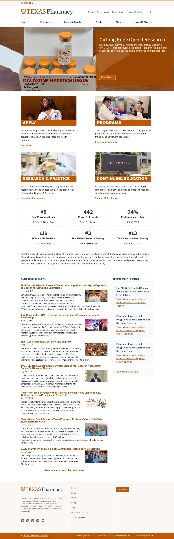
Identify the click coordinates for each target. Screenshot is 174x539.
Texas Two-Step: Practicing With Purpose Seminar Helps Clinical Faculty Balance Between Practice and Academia (61, 394)
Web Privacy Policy (143, 536)
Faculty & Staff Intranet (80, 512)
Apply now (26, 145)
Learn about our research (33, 198)
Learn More (106, 77)
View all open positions (127, 371)
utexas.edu (27, 3)
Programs (44, 22)
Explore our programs (106, 142)
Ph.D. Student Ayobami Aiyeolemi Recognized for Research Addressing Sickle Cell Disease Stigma (60, 367)
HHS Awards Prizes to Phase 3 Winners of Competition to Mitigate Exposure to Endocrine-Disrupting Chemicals (63, 286)
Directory (91, 12)
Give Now (122, 489)
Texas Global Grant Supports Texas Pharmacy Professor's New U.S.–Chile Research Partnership (61, 420)
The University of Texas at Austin (35, 536)
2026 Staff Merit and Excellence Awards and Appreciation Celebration (60, 448)
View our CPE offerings (106, 198)
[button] (28, 22)
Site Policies (102, 536)
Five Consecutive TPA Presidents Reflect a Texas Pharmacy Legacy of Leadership (60, 316)
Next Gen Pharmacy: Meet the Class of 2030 (46, 341)
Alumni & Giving (142, 22)
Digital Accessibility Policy (121, 536)
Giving (114, 12)
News (99, 12)
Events (106, 12)
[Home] (47, 12)
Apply (23, 22)
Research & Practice (72, 22)
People (99, 22)
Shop (121, 12)
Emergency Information (84, 536)
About (118, 22)
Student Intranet (77, 517)
